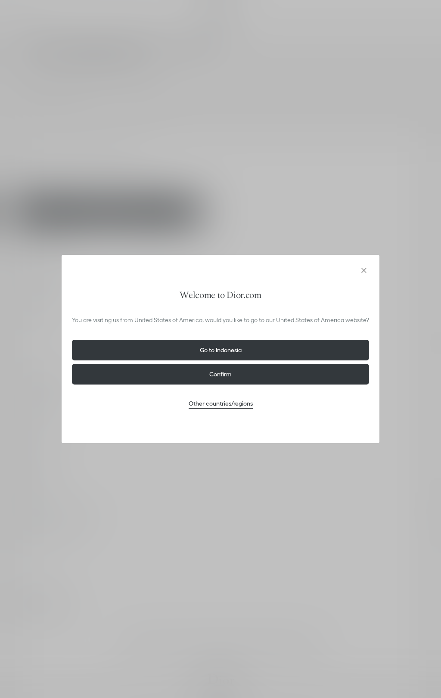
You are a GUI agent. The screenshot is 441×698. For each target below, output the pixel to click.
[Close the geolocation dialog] (364, 270)
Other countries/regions (221, 403)
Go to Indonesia (221, 350)
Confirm (220, 374)
